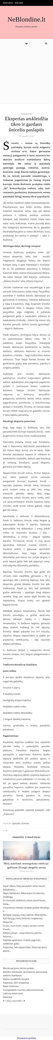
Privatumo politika (26, 1038)
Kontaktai (8, 3)
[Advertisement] (26, 75)
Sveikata (26, 114)
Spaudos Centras (20, 823)
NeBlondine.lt (26, 19)
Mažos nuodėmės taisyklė (16, 979)
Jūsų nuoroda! (14, 1000)
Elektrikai (7, 997)
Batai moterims (11, 986)
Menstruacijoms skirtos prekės (18, 968)
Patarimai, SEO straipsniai (16, 982)
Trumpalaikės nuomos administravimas (23, 989)
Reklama (19, 3)
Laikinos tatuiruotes (13, 993)
